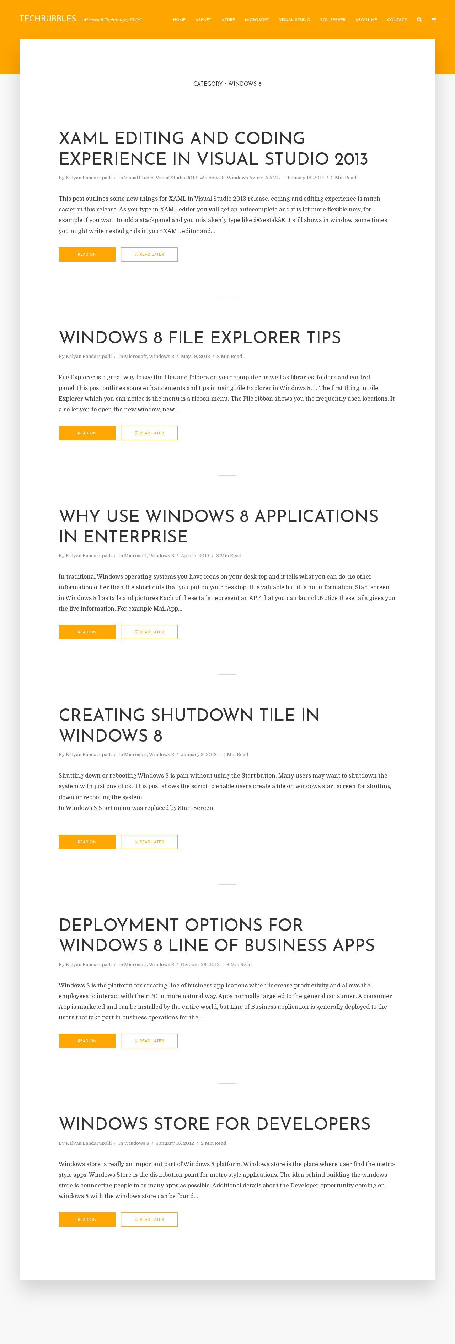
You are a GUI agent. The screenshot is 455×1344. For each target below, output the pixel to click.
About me (366, 20)
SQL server (333, 20)
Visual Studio (294, 20)
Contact (397, 20)
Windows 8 (212, 177)
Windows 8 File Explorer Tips (200, 339)
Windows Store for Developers (215, 1125)
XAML (273, 177)
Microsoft (257, 20)
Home (179, 20)
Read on (87, 255)
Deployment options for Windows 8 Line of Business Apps (217, 937)
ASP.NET (204, 20)
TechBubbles (48, 19)
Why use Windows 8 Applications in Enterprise (219, 528)
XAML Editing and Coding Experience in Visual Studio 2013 (214, 150)
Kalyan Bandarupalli (89, 177)
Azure (228, 20)
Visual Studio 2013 (176, 177)
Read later (152, 255)
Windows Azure (245, 177)
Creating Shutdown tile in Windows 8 (189, 727)
